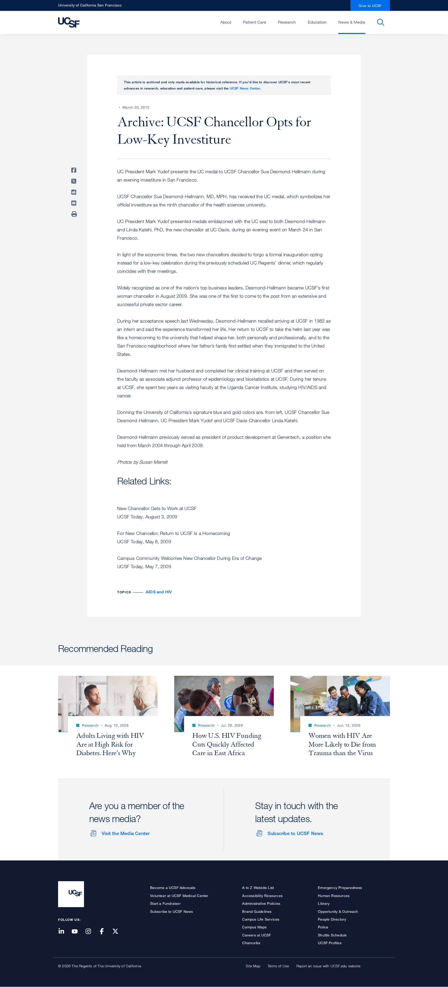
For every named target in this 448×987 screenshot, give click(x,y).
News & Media (351, 22)
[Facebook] (105, 931)
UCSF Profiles (329, 943)
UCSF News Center (245, 88)
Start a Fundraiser (165, 903)
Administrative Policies (261, 903)
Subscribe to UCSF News (295, 833)
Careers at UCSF (256, 935)
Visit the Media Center (126, 833)
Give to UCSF (370, 5)
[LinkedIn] (64, 931)
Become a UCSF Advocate (172, 887)
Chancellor (251, 943)
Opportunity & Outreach (338, 911)
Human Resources (333, 895)
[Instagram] (91, 931)
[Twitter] (118, 931)
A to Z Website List (258, 887)
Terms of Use (278, 966)
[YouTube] (78, 931)
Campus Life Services (260, 919)
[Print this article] (74, 214)
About (225, 22)
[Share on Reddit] (74, 192)
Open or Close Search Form (380, 22)
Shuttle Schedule (332, 935)
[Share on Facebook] (74, 170)
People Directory (332, 919)
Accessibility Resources (262, 895)
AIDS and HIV (159, 591)
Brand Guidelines (256, 911)
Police (323, 927)
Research (287, 22)
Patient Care (254, 22)
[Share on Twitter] (74, 181)
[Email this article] (74, 203)
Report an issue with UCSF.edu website (328, 966)
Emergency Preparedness (340, 887)
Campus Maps (254, 927)
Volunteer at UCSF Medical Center (179, 895)
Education (317, 22)
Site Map (253, 966)
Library (324, 903)
